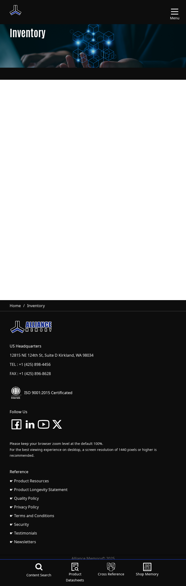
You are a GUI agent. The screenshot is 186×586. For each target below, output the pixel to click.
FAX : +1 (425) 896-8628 (30, 373)
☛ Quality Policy (24, 498)
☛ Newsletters (23, 541)
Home (15, 305)
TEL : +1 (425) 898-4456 (30, 364)
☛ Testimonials (23, 533)
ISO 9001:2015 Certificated (48, 392)
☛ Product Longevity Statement (39, 489)
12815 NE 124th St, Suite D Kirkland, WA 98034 (51, 355)
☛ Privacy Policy (24, 507)
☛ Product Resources (29, 481)
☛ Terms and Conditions (32, 515)
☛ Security (19, 524)
